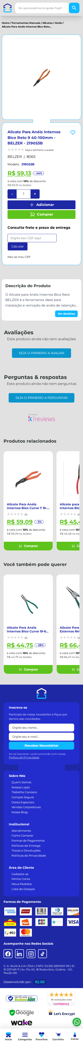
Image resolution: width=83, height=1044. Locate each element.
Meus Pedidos (22, 884)
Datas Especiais (23, 802)
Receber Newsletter (41, 745)
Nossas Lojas (21, 787)
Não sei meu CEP (19, 257)
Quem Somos (21, 782)
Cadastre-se (20, 874)
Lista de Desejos (23, 889)
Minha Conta (21, 879)
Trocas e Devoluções (26, 850)
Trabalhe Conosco (24, 792)
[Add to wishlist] (72, 132)
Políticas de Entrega (26, 845)
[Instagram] (31, 953)
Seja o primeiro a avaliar (41, 353)
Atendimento (21, 830)
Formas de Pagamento (28, 840)
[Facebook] (8, 953)
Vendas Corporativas (26, 807)
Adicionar (45, 205)
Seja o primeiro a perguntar (41, 398)
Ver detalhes (66, 313)
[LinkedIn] (19, 953)
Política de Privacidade (24, 757)
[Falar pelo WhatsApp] (76, 1022)
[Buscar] (74, 8)
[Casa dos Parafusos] (8, 8)
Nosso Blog (20, 812)
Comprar (45, 214)
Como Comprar (22, 835)
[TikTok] (42, 953)
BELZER (15, 157)
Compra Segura (23, 797)
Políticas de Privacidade (29, 855)
